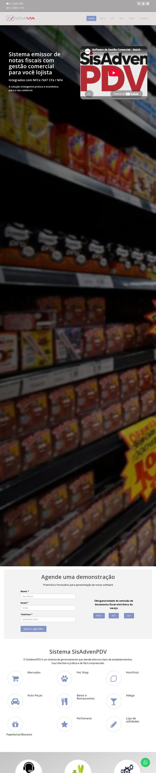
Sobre (132, 18)
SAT (112, 18)
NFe (121, 18)
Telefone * (26, 614)
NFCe (102, 18)
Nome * (25, 591)
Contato (144, 18)
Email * (24, 602)
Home (91, 18)
